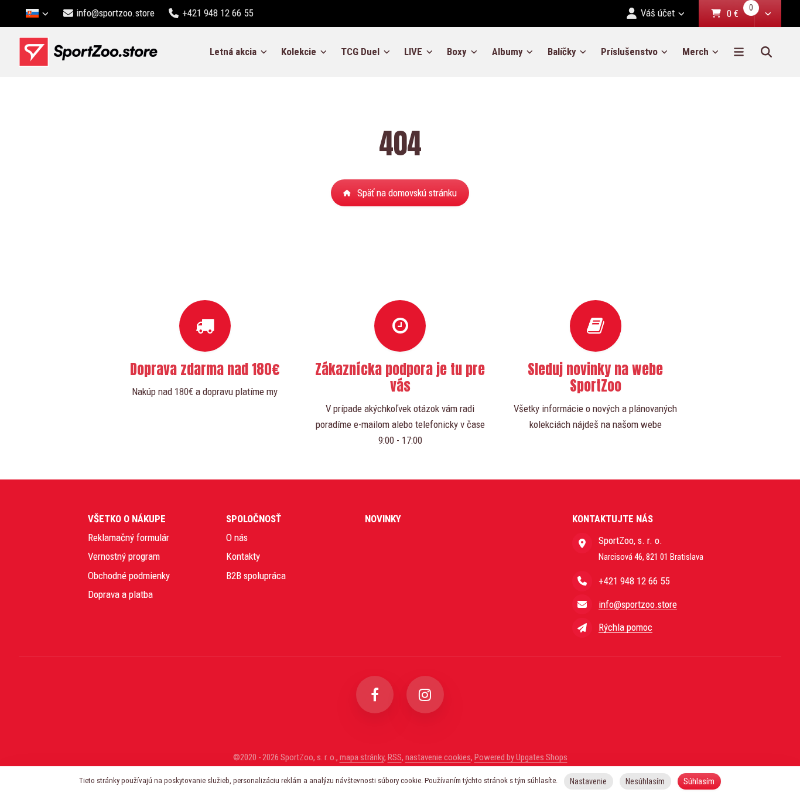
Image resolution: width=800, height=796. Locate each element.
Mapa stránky (362, 757)
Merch (695, 51)
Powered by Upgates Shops (520, 757)
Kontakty (243, 556)
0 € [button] (740, 14)
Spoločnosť (253, 519)
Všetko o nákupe (127, 519)
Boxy (457, 51)
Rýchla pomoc (625, 627)
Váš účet (658, 13)
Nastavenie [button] (588, 781)
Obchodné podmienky (129, 575)
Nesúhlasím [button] (645, 781)
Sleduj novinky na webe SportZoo (595, 377)
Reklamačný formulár (128, 537)
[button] (767, 13)
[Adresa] (582, 543)
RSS (395, 757)
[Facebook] (375, 694)
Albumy (507, 51)
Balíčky (562, 51)
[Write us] (582, 628)
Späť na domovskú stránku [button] (407, 193)
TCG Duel (360, 51)
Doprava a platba (120, 594)
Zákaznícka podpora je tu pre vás (400, 377)
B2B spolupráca (256, 575)
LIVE (413, 51)
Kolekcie (298, 51)
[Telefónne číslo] (582, 581)
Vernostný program (124, 556)
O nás (237, 537)
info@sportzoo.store (638, 604)
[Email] (582, 604)
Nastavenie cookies (438, 757)
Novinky (383, 519)
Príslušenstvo (629, 51)
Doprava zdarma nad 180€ (205, 369)
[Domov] (88, 52)
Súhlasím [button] (698, 781)
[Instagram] (425, 694)
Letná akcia (233, 51)
